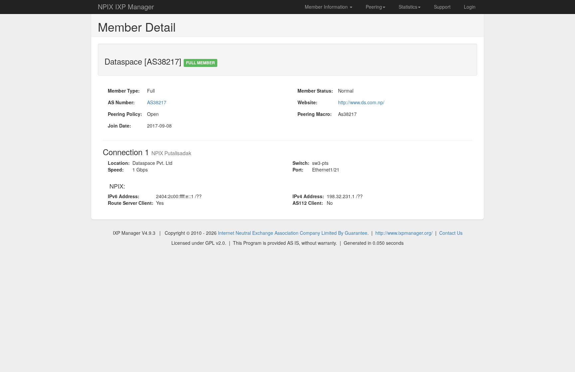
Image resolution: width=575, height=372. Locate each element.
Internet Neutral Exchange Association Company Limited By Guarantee (292, 232)
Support (442, 6)
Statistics (408, 6)
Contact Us (451, 232)
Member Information (327, 6)
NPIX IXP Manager (126, 6)
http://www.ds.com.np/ (361, 102)
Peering (374, 6)
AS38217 (156, 102)
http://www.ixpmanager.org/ (404, 232)
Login (470, 6)
